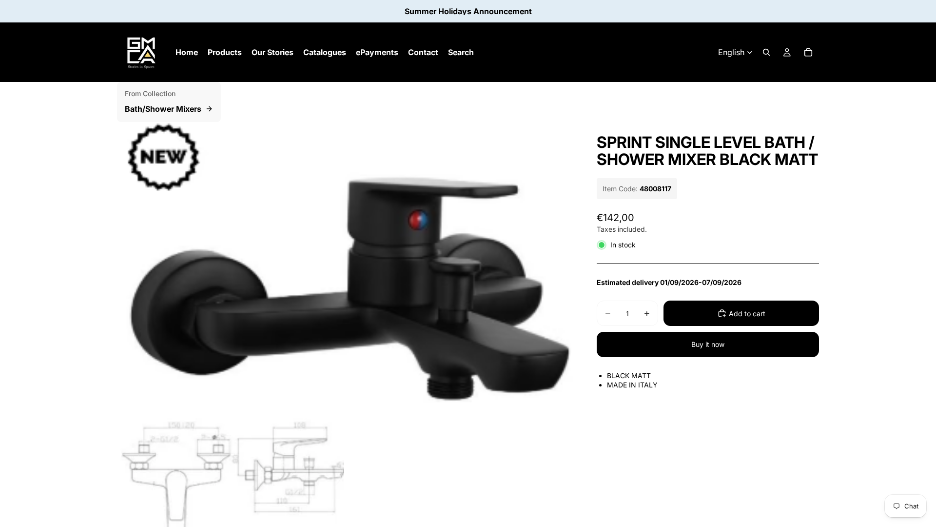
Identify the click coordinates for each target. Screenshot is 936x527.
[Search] (766, 52)
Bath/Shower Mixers (163, 109)
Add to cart (747, 313)
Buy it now (707, 344)
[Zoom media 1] (345, 263)
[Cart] (808, 52)
